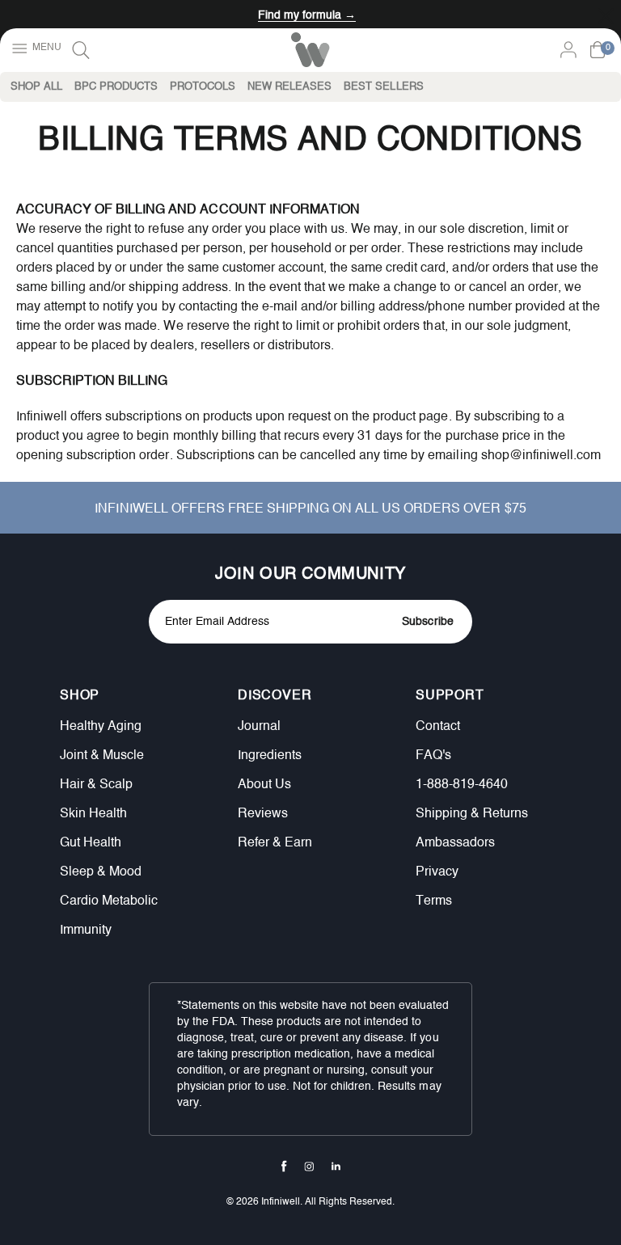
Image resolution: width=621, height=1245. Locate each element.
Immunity (86, 930)
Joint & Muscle (102, 755)
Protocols (202, 87)
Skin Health (93, 814)
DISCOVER (274, 696)
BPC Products (116, 87)
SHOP (79, 696)
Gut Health (90, 843)
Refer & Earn (275, 843)
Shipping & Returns (472, 814)
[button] (141, 696)
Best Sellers (383, 87)
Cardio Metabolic (109, 901)
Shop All (36, 87)
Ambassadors (455, 843)
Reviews (263, 814)
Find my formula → (307, 15)
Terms (434, 901)
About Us (264, 785)
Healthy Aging (101, 726)
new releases (289, 87)
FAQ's (433, 755)
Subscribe (427, 621)
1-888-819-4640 (462, 785)
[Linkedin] (336, 1166)
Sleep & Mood (101, 872)
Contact (438, 726)
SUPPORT (450, 696)
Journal (259, 726)
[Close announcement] (606, 14)
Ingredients (270, 755)
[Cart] (597, 49)
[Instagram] (309, 1166)
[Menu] (35, 48)
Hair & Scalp (96, 785)
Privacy (437, 872)
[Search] (81, 50)
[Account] (568, 50)
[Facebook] (284, 1166)
